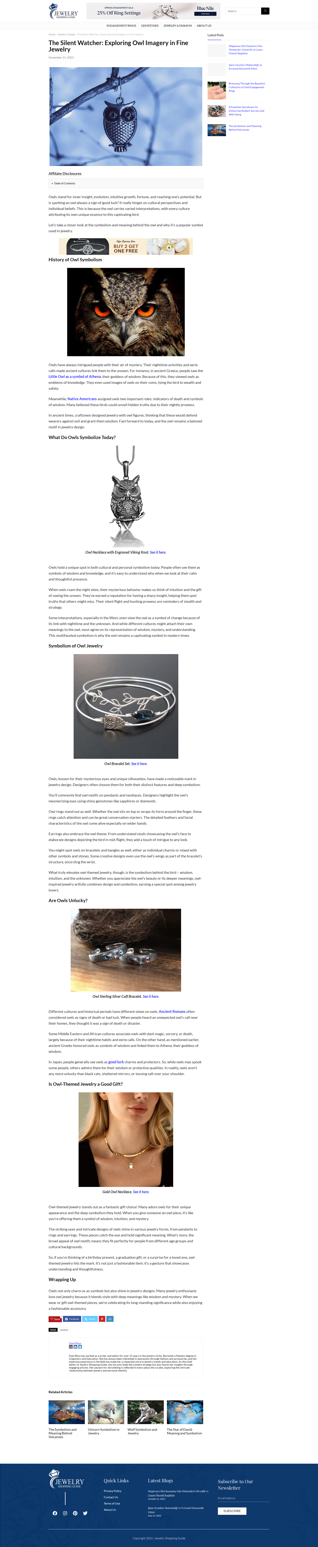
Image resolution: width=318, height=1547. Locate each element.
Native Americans (83, 399)
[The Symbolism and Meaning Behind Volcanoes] (67, 1403)
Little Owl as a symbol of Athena (75, 376)
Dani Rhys (75, 1343)
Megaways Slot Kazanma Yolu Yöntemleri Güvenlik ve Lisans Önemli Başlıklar (246, 49)
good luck (116, 1062)
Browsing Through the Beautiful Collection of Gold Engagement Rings (247, 87)
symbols (64, 1329)
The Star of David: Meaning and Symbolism (184, 1431)
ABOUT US (204, 25)
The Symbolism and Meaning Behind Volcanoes (63, 1433)
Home (52, 34)
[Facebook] (54, 1513)
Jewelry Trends (66, 34)
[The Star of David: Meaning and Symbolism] (185, 1403)
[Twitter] (85, 1513)
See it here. (158, 552)
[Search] (265, 11)
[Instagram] (65, 1513)
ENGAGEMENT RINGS (121, 25)
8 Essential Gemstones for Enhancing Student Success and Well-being (246, 110)
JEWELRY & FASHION (177, 25)
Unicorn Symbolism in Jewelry (103, 1431)
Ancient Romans (172, 1011)
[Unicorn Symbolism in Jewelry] (106, 1403)
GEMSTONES (149, 25)
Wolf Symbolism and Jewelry (142, 1431)
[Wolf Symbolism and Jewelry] (146, 1403)
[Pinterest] (75, 1513)
